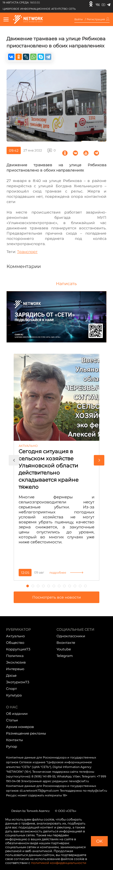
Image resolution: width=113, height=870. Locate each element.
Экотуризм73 (17, 682)
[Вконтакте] (97, 4)
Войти (78, 19)
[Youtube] (103, 4)
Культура (14, 695)
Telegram (64, 656)
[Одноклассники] (91, 4)
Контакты (14, 740)
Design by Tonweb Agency (30, 811)
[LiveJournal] (26, 57)
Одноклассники (70, 636)
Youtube (63, 649)
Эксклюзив (16, 662)
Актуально (15, 636)
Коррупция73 (18, 649)
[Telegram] (108, 4)
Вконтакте (65, 642)
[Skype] (41, 57)
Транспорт (27, 251)
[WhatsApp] (33, 57)
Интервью (15, 669)
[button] (14, 460)
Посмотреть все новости (56, 597)
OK (99, 841)
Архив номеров (20, 727)
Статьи (12, 720)
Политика (15, 656)
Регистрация (96, 19)
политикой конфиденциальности (58, 863)
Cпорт (11, 688)
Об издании (17, 713)
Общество (15, 642)
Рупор (11, 746)
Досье (11, 675)
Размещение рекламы (26, 733)
